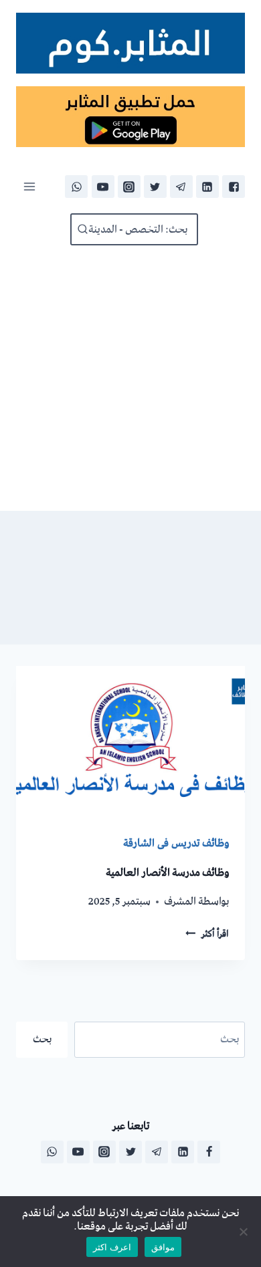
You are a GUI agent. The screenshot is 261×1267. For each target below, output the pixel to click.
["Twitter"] (155, 186)
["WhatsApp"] (76, 186)
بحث (42, 1039)
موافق (163, 1247)
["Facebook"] (233, 186)
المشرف (180, 901)
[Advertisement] (130, 378)
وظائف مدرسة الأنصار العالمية (167, 872)
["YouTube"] (103, 186)
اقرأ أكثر (207, 934)
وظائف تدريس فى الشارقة (176, 843)
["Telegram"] (181, 186)
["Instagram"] (129, 186)
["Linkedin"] (207, 186)
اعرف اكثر (112, 1247)
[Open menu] (29, 186)
